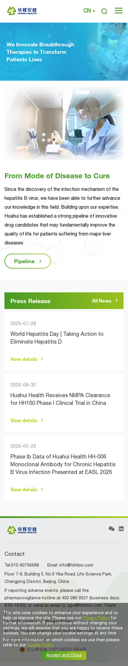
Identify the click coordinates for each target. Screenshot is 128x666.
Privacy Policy (96, 618)
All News (102, 300)
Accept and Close (64, 655)
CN (87, 11)
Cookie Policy (40, 645)
